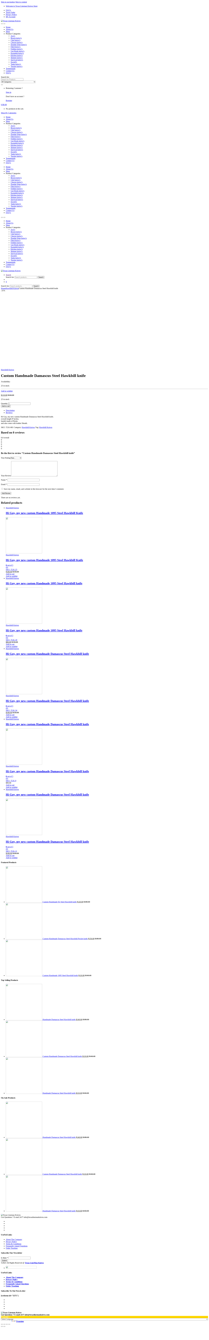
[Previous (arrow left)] (2, 1326)
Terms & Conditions (13, 1244)
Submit (4, 1260)
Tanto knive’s (16, 64)
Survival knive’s (17, 60)
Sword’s (14, 62)
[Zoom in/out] (9, 1324)
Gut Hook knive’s (17, 51)
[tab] (107, 410)
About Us (9, 29)
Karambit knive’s (17, 53)
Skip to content (21, 2)
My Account (10, 17)
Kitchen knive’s (17, 55)
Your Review (6, 476)
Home (8, 27)
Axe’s (13, 36)
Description (10, 410)
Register (9, 101)
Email (4, 484)
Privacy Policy (11, 15)
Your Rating (5, 458)
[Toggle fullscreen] (7, 1324)
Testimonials (10, 69)
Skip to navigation (8, 2)
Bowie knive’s (16, 38)
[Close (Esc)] (2, 1324)
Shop (8, 32)
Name (4, 480)
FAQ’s (8, 10)
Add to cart (6, 406)
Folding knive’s (16, 49)
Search (8, 275)
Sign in (8, 92)
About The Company (14, 1239)
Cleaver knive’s (16, 42)
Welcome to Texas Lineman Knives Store (21, 6)
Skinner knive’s (16, 58)
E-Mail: (4, 1258)
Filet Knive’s (15, 47)
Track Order (10, 12)
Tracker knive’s (16, 66)
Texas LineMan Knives (34, 1263)
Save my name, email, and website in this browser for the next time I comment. (34, 489)
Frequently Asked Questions (16, 1246)
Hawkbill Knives (12, 288)
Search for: (5, 77)
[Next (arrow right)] (4, 1326)
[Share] (4, 1324)
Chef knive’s (15, 40)
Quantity (4, 403)
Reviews (9, 413)
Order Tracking (12, 1248)
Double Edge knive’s (19, 45)
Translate (20, 1321)
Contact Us (10, 71)
